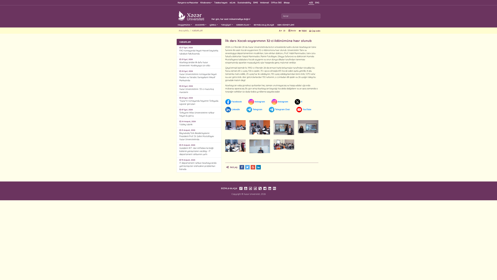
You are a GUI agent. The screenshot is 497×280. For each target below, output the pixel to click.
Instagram (259, 101)
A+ (280, 30)
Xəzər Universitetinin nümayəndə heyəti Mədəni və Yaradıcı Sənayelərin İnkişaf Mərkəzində (198, 77)
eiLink (232, 2)
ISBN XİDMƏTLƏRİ (285, 25)
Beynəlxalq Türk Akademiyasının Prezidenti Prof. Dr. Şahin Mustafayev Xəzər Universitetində (196, 136)
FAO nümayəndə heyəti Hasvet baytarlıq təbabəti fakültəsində (198, 52)
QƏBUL (213, 25)
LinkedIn (235, 109)
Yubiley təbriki (185, 124)
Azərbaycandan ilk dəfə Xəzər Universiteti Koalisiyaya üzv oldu (195, 64)
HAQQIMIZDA (184, 25)
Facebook (236, 101)
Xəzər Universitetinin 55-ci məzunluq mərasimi (196, 90)
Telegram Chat (282, 109)
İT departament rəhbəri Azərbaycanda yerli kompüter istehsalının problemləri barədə (197, 166)
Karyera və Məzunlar (188, 2)
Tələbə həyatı (221, 2)
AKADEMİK (200, 25)
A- (284, 30)
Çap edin (315, 31)
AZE (311, 2)
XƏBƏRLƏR (197, 30)
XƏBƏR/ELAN (242, 25)
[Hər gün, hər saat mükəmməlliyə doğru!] (210, 15)
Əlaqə (287, 2)
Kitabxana (205, 2)
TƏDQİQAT (226, 25)
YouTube (306, 109)
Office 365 (276, 2)
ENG (317, 2)
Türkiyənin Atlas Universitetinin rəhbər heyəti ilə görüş (196, 114)
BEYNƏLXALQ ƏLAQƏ (264, 25)
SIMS (255, 2)
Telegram (257, 109)
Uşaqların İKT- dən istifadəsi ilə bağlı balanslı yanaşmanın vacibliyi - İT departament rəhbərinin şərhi (196, 151)
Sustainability (244, 2)
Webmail (264, 2)
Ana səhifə (184, 30)
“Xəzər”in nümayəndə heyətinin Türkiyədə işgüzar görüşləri (198, 102)
